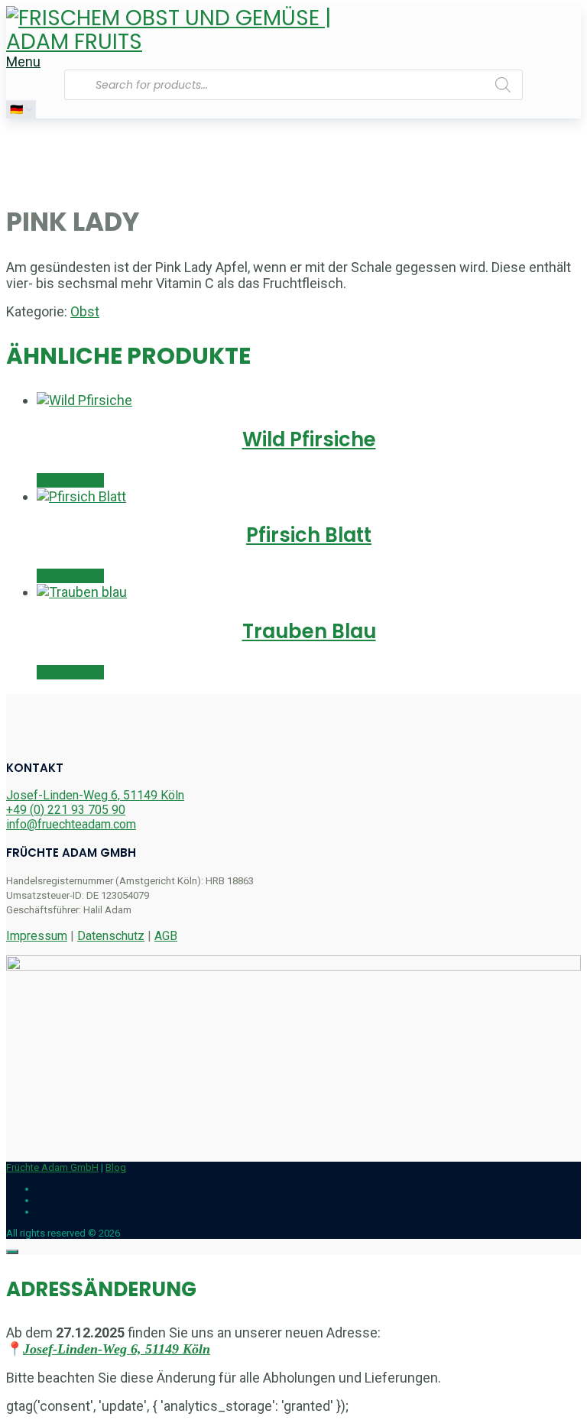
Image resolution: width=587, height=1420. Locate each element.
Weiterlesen (70, 480)
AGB (165, 936)
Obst (84, 311)
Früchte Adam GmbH (52, 1167)
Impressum (36, 936)
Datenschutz (110, 936)
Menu (23, 61)
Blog (115, 1167)
